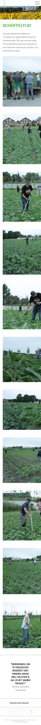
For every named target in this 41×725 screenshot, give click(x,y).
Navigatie (37, 3)
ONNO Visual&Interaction (20, 721)
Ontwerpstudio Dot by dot (18, 720)
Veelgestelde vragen (19, 703)
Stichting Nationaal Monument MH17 (4, 3)
